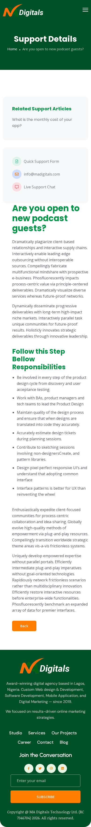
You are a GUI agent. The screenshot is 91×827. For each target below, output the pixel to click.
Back (24, 626)
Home (12, 49)
